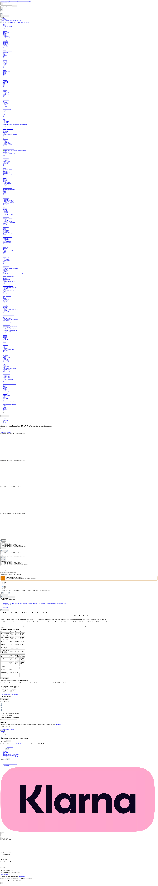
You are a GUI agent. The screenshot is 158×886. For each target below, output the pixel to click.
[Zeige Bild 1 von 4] (0, 542)
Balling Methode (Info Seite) (8, 761)
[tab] (34, 603)
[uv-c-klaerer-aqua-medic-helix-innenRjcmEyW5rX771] (12, 486)
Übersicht (2, 20)
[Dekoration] (10, 134)
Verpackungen (6, 765)
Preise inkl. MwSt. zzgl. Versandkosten (8, 572)
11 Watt (4, 585)
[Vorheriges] (1, 540)
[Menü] (1, 4)
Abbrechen (2, 731)
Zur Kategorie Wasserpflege (8, 276)
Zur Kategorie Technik (7, 169)
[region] (79, 499)
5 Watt (4, 582)
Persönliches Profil (8, 20)
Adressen (14, 20)
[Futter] (14, 150)
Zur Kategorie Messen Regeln (9, 153)
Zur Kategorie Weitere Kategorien (9, 328)
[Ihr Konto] (1, 14)
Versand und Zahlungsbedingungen (10, 764)
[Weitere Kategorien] (12, 413)
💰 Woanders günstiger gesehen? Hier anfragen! (8, 570)
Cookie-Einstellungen (7, 763)
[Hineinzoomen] (7, 551)
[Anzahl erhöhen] (9, 593)
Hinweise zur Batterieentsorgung (9, 755)
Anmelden (2, 18)
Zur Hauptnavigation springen (25, 1)
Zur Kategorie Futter (7, 136)
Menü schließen (5, 16)
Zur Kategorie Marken (7, 26)
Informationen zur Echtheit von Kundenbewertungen (13, 756)
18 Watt (4, 586)
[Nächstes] (4, 540)
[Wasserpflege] (10, 326)
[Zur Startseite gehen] (4, 2)
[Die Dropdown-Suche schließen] (16, 6)
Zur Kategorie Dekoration (8, 129)
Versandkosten (22, 876)
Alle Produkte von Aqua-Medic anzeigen (10, 694)
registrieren (4, 19)
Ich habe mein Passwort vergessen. (7, 729)
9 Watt (4, 583)
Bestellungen (18, 20)
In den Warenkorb (4, 595)
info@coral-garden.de (18, 743)
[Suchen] (13, 6)
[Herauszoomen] (1, 551)
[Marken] (15, 124)
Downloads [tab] (5, 605)
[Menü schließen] (3, 130)
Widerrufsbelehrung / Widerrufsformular (11, 754)
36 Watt (4, 587)
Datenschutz (5, 752)
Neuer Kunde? (58, 724)
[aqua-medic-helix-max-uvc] (12, 433)
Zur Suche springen (15, 1)
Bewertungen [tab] (5, 607)
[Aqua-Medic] (79, 428)
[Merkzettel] (1, 12)
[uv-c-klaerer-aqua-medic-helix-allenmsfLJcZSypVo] (12, 460)
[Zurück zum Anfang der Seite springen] (1, 883)
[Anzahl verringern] (2, 593)
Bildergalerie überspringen (5, 432)
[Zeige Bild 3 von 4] (3, 542)
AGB (4, 753)
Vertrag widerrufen (4, 874)
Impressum (5, 751)
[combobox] (6, 6)
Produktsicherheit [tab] (6, 604)
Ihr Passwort (3, 728)
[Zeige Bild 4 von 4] (4, 542)
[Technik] (13, 273)
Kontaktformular (10, 747)
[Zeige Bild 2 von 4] (2, 542)
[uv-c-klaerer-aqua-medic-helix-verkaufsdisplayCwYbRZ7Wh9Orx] (12, 513)
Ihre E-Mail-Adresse (4, 726)
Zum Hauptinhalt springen (5, 1)
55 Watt (4, 588)
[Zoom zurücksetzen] (4, 551)
